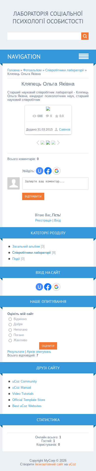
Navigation (24, 56)
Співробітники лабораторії (64, 70)
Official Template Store (28, 400)
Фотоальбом (32, 70)
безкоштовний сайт (49, 464)
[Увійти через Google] (57, 171)
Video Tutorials (23, 394)
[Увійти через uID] (39, 171)
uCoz (72, 464)
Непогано (20, 329)
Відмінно (20, 319)
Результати (15, 351)
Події (16, 259)
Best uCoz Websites (27, 406)
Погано (19, 335)
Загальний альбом (26, 246)
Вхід (57, 220)
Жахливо (20, 340)
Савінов (64, 129)
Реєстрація (43, 220)
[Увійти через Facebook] (48, 171)
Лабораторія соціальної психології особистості (48, 17)
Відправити (33, 196)
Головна (13, 70)
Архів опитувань (39, 351)
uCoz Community (24, 381)
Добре (18, 324)
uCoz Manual (21, 387)
